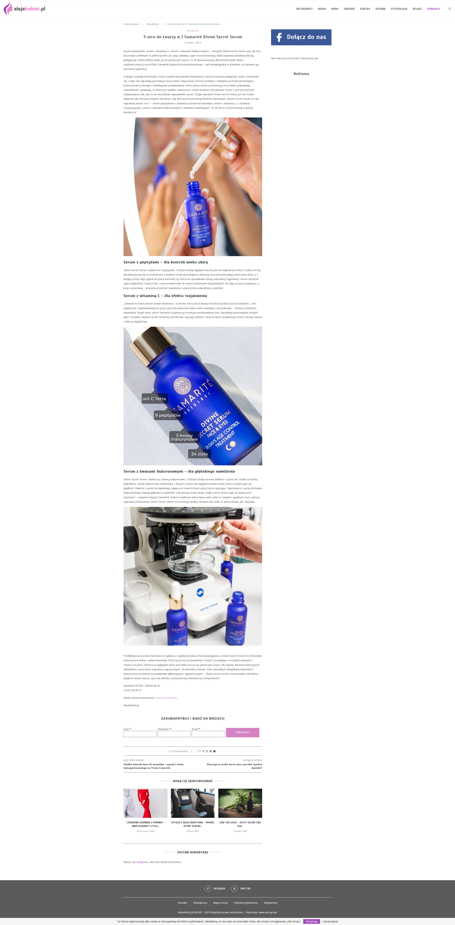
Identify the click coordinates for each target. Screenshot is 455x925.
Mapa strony (220, 902)
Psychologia (399, 8)
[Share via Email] (214, 751)
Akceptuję (311, 921)
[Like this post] (199, 751)
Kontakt (182, 902)
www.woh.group (268, 912)
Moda (334, 8)
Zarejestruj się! (309, 58)
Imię (127, 729)
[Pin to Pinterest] (211, 751)
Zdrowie (349, 8)
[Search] (449, 9)
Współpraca (200, 902)
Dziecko (365, 8)
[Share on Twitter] (207, 751)
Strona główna (131, 24)
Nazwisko (164, 729)
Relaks (417, 8)
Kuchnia (381, 8)
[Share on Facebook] (203, 751)
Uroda (322, 8)
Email (196, 729)
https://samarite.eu (166, 697)
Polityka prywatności (246, 902)
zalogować (142, 862)
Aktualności (304, 8)
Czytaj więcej (330, 921)
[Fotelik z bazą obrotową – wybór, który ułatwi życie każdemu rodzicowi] (145, 803)
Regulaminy (270, 902)
